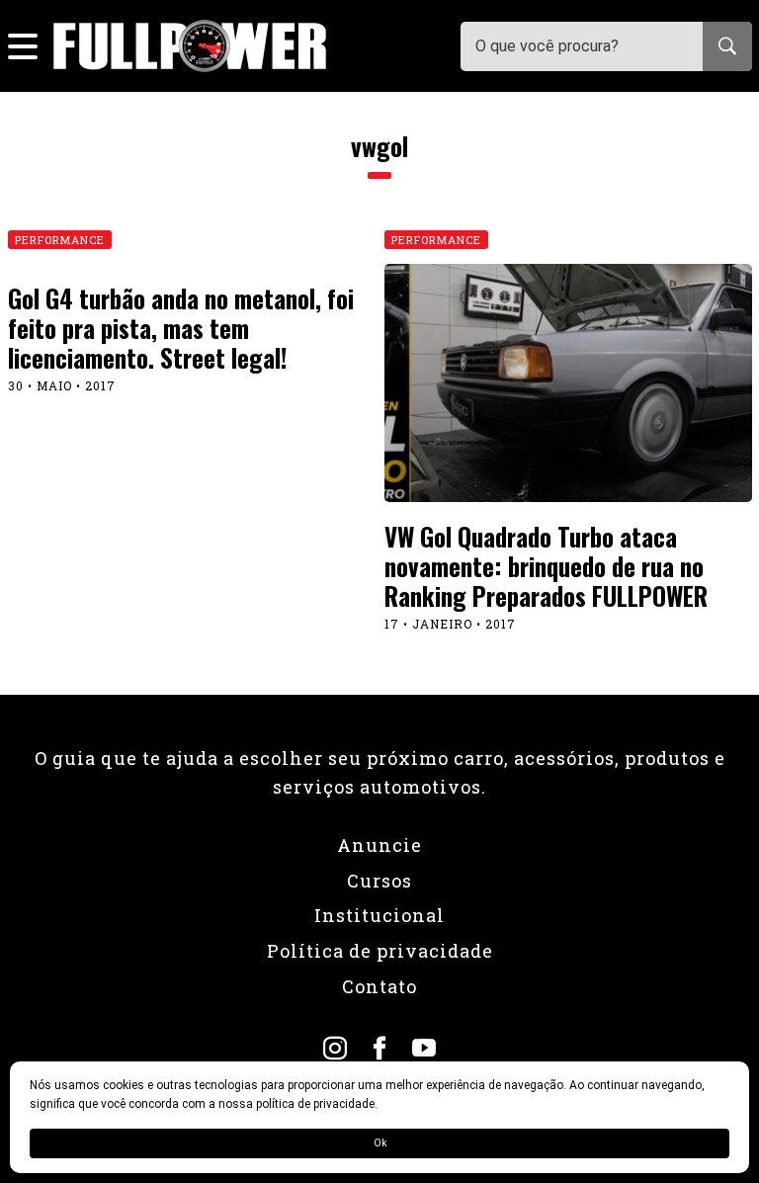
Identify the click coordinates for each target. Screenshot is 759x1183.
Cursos (379, 880)
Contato (379, 986)
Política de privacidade (380, 951)
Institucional (379, 915)
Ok (380, 1143)
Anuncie (379, 845)
